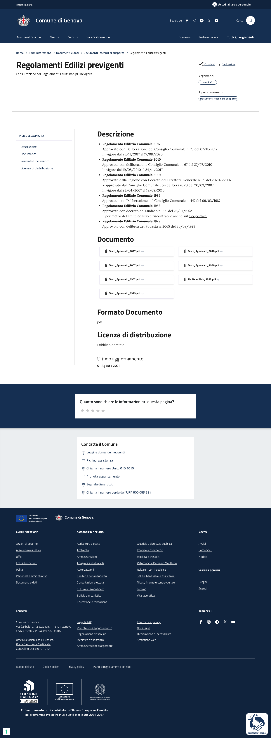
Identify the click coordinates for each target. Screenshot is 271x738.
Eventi (202, 588)
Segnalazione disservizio (91, 634)
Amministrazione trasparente (95, 645)
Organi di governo (27, 543)
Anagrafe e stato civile (90, 563)
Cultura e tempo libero (90, 589)
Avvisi (202, 543)
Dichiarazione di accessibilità (154, 634)
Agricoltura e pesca (88, 543)
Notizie (203, 556)
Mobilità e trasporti (148, 556)
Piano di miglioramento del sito (112, 666)
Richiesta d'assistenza (90, 640)
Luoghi (203, 582)
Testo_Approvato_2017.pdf (124, 251)
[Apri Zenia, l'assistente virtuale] (257, 724)
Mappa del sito (25, 666)
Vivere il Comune (98, 37)
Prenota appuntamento (103, 476)
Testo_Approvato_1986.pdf (203, 265)
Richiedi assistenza (99, 460)
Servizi (73, 37)
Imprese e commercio (150, 550)
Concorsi (184, 37)
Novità (54, 37)
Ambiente (83, 550)
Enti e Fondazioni (26, 563)
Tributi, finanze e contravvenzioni (157, 582)
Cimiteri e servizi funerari (92, 576)
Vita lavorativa (146, 595)
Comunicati (205, 550)
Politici (20, 569)
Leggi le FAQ (84, 622)
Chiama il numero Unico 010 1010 (110, 468)
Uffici (19, 556)
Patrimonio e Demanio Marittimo (157, 563)
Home (20, 53)
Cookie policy (51, 666)
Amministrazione (29, 37)
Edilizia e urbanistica (89, 595)
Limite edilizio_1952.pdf (202, 279)
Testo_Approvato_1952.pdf (124, 279)
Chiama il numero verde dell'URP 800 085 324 (118, 492)
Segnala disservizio (99, 484)
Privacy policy (75, 666)
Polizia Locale (208, 37)
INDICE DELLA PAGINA (31, 136)
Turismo (141, 589)
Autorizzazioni (85, 569)
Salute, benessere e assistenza (156, 576)
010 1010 (43, 648)
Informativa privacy (149, 622)
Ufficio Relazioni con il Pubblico (34, 640)
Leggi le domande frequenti (105, 452)
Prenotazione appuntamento (94, 628)
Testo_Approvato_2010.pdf (203, 251)
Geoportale (198, 216)
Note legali (143, 628)
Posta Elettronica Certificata (33, 644)
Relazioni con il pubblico (151, 569)
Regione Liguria (24, 5)
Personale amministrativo (31, 576)
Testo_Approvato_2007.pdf (124, 265)
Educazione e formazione (92, 602)
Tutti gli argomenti (240, 37)
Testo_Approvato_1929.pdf (124, 293)
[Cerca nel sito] (250, 20)
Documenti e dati (67, 53)
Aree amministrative (28, 550)
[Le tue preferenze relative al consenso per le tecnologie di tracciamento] (6, 731)
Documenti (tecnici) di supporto (104, 53)
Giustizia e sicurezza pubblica (154, 543)
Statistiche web (146, 640)
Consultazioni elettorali (91, 582)
